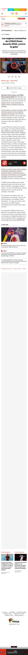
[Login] (25, 13)
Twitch (20, 579)
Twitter (12, 76)
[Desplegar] (14, 646)
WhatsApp (15, 76)
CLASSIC (11, 9)
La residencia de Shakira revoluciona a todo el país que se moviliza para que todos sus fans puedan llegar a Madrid (13, 254)
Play (26, 652)
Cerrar (25, 23)
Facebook (8, 76)
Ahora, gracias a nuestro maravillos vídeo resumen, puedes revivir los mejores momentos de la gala (14, 112)
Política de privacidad (21, 612)
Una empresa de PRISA (14, 620)
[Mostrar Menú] (2, 14)
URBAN (22, 9)
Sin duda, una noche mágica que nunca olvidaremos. (13, 219)
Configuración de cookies (19, 613)
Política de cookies (8, 613)
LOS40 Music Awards (6, 268)
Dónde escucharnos (19, 615)
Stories (23, 579)
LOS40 (3, 9)
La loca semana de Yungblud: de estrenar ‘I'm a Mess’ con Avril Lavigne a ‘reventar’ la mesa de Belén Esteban (7, 566)
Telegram (19, 76)
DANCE (16, 9)
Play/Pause (14, 65)
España (3, 19)
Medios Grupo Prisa (14, 624)
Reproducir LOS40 (24, 163)
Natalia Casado (5, 80)
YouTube (11, 579)
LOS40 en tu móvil (9, 615)
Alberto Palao (14, 80)
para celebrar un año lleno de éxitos (12, 131)
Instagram (4, 579)
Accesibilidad (12, 612)
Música (7, 34)
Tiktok (8, 579)
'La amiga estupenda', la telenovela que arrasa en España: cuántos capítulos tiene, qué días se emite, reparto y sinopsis (14, 261)
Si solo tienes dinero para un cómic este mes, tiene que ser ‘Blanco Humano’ (13, 246)
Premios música (17, 268)
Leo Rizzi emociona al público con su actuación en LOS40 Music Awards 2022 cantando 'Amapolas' (20, 565)
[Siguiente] (25, 30)
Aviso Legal (4, 612)
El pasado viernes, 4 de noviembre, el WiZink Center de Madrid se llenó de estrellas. (13, 103)
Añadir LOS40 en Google (15, 88)
